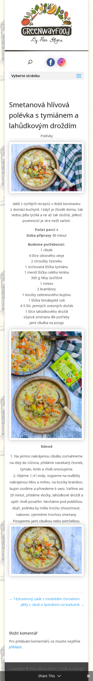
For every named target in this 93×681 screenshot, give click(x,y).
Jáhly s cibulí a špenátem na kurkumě (52, 604)
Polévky (46, 135)
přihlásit (15, 647)
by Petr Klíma (46, 36)
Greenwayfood (46, 18)
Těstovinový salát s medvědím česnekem (44, 598)
